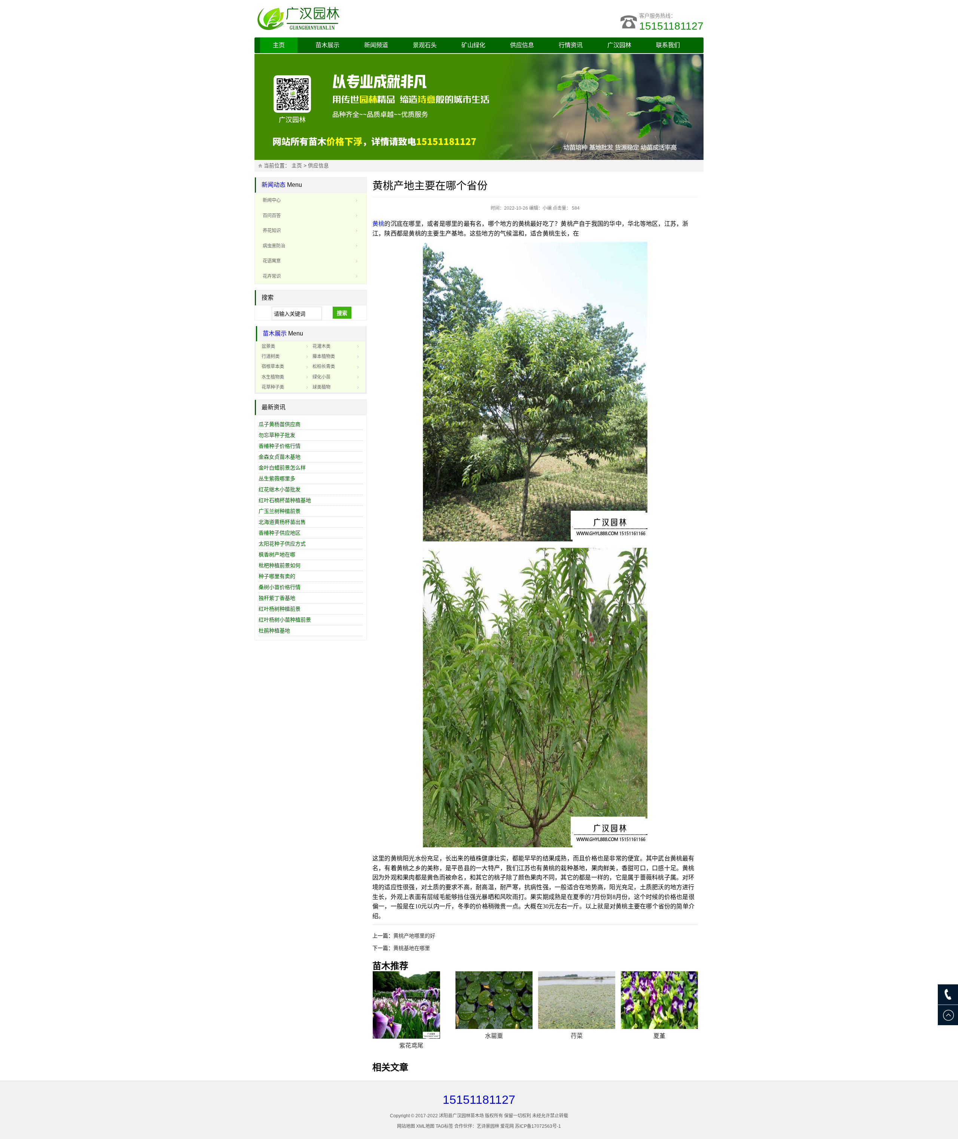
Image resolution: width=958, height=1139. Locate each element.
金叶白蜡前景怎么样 (282, 468)
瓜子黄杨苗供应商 (279, 424)
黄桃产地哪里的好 (414, 936)
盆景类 (268, 346)
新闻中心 (272, 200)
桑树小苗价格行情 (279, 587)
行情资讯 (571, 45)
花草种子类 (273, 387)
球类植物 (321, 387)
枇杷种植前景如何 (279, 565)
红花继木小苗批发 (279, 489)
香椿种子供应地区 (279, 533)
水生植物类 (273, 377)
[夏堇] (659, 1000)
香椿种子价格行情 (279, 446)
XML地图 (425, 1126)
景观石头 (425, 45)
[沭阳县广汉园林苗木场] (348, 19)
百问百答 (272, 215)
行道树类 (271, 356)
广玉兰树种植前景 (279, 511)
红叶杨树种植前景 (279, 609)
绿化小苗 (321, 377)
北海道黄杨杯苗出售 (282, 522)
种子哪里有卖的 (277, 576)
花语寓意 (272, 261)
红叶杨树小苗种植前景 (285, 620)
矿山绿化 (473, 45)
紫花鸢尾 (411, 1045)
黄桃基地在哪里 (411, 948)
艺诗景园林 (488, 1126)
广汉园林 (619, 45)
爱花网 (507, 1126)
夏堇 (659, 1036)
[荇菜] (576, 1000)
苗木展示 (327, 45)
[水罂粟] (494, 1000)
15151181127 (671, 26)
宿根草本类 (273, 366)
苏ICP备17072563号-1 (538, 1126)
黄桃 (378, 224)
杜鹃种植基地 (274, 631)
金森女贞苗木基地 (279, 457)
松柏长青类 (323, 366)
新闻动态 (274, 185)
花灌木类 (321, 346)
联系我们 (668, 45)
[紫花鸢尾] (411, 1005)
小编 (547, 208)
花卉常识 (272, 276)
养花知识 (272, 230)
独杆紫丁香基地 (277, 598)
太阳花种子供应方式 (282, 544)
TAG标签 (444, 1126)
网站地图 (406, 1126)
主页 (279, 45)
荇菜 (577, 1036)
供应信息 (522, 45)
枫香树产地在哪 (277, 555)
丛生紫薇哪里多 (277, 479)
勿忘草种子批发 (277, 435)
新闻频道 (376, 45)
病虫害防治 (274, 246)
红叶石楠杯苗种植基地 (285, 500)
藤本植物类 (323, 356)
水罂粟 (494, 1036)
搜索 (342, 313)
